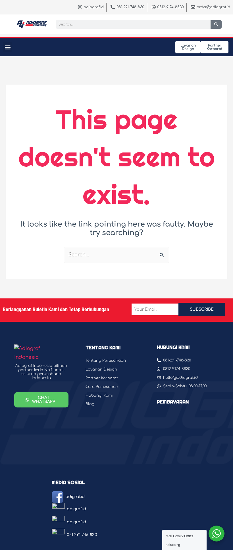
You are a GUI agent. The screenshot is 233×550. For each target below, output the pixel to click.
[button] (7, 47)
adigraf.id (75, 497)
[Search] (216, 24)
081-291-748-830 (82, 535)
